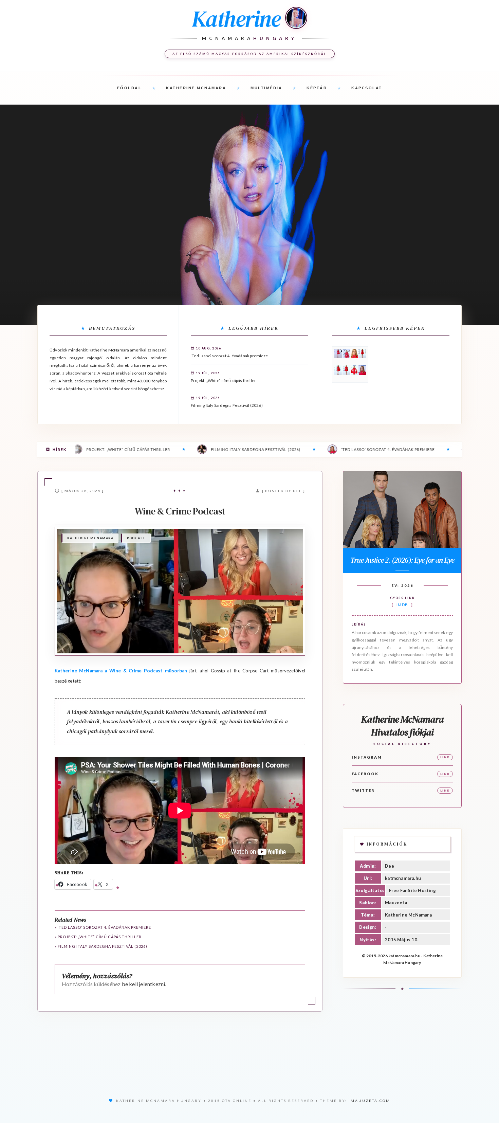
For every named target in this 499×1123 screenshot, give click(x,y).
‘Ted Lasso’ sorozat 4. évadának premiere (229, 355)
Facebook (365, 774)
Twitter (363, 790)
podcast (136, 538)
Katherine (236, 18)
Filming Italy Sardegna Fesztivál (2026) (227, 405)
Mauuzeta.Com (370, 1101)
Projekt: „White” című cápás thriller (223, 380)
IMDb (402, 604)
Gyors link (402, 598)
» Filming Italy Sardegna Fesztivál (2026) (101, 946)
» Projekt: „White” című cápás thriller (98, 937)
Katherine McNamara (196, 88)
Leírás (359, 624)
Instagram (367, 757)
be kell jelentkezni (143, 984)
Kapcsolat (366, 88)
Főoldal (129, 88)
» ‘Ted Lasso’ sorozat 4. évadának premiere (103, 927)
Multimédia (266, 88)
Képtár (317, 88)
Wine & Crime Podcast (180, 511)
